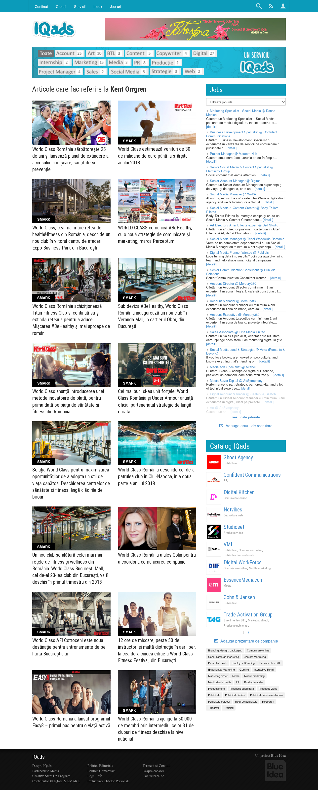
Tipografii (213, 708)
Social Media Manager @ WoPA (233, 194)
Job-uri (115, 6)
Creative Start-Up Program (51, 775)
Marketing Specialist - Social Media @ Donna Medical (240, 112)
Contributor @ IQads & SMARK (56, 781)
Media (227, 585)
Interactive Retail (264, 669)
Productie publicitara (236, 625)
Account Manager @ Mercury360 (233, 300)
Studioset (234, 527)
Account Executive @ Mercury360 (234, 314)
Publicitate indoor (235, 695)
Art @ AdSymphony (224, 407)
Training (229, 708)
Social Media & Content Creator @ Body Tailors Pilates (242, 209)
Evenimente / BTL (235, 620)
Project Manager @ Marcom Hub (233, 153)
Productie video (233, 533)
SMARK (129, 140)
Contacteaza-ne (153, 775)
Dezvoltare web (233, 515)
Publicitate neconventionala (266, 695)
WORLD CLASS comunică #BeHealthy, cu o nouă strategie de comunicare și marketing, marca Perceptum (155, 234)
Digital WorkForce (243, 562)
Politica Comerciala (101, 770)
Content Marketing (255, 657)
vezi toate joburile (246, 417)
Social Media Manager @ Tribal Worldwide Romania (247, 238)
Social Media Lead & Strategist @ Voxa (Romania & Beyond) (245, 351)
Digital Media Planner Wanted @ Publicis (239, 252)
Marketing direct (258, 620)
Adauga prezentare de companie (248, 641)
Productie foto (216, 688)
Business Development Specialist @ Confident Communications (241, 134)
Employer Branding (243, 663)
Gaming (244, 669)
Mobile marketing (260, 568)
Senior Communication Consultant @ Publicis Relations (241, 271)
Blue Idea (278, 755)
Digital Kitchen (239, 492)
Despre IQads (42, 765)
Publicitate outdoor (219, 701)
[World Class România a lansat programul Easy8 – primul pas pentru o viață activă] (71, 692)
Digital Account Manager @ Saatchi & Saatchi (243, 394)
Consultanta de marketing (223, 657)
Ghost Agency (238, 457)
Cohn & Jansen (239, 597)
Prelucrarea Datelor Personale (108, 781)
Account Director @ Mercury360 (233, 283)
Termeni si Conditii (156, 765)
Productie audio (253, 682)
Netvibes (233, 509)
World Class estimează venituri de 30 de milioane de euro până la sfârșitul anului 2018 (154, 155)
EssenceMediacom (244, 580)
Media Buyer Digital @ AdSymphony (236, 380)
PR (226, 480)
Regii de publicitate (246, 701)
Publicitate (230, 463)
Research (268, 701)
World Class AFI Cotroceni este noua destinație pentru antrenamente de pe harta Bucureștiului (69, 647)
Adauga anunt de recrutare (249, 426)
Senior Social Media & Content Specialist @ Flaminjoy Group (240, 169)
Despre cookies (153, 770)
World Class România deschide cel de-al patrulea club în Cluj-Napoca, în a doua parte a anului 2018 (157, 476)
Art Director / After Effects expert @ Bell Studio (244, 225)
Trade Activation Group (248, 614)
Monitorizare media (219, 682)
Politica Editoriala (100, 765)
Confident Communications (252, 475)
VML (229, 544)
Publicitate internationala (239, 555)
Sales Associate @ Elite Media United (237, 331)
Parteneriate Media (45, 770)
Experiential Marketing (221, 669)
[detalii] (211, 126)
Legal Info (94, 775)
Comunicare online (235, 498)
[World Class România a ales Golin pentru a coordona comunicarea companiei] (157, 528)
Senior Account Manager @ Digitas (235, 180)
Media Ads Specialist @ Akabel (233, 366)
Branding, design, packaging (225, 650)
